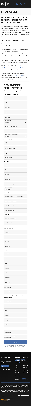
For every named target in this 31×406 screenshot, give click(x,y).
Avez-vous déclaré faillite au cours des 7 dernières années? (11, 337)
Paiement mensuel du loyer (11, 218)
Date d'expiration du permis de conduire (11, 134)
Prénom (7, 97)
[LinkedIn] (25, 379)
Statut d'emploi (7, 285)
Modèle (5, 146)
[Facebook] (20, 379)
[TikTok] (27, 379)
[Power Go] (15, 400)
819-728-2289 (7, 369)
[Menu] (28, 4)
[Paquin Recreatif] (5, 4)
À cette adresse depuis (10, 184)
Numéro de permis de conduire (11, 131)
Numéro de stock (8, 157)
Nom (6, 102)
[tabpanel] (21, 370)
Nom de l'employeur (9, 254)
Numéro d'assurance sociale (11, 126)
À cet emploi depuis (9, 291)
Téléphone (7, 107)
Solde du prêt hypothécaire (11, 201)
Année (5, 151)
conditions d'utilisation (13, 391)
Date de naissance (7, 120)
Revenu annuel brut (9, 332)
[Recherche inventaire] (17, 4)
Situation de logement (8, 187)
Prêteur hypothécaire (9, 205)
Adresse (7, 165)
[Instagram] (23, 379)
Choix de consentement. (23, 391)
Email (6, 112)
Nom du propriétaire (9, 222)
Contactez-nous (19, 75)
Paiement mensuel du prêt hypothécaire (14, 196)
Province (7, 174)
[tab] (17, 360)
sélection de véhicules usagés (20, 67)
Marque (5, 142)
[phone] (20, 4)
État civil (5, 115)
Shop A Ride (11, 397)
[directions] (24, 4)
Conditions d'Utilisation (17, 346)
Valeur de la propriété (9, 210)
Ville (6, 169)
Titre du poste (8, 282)
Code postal (7, 179)
